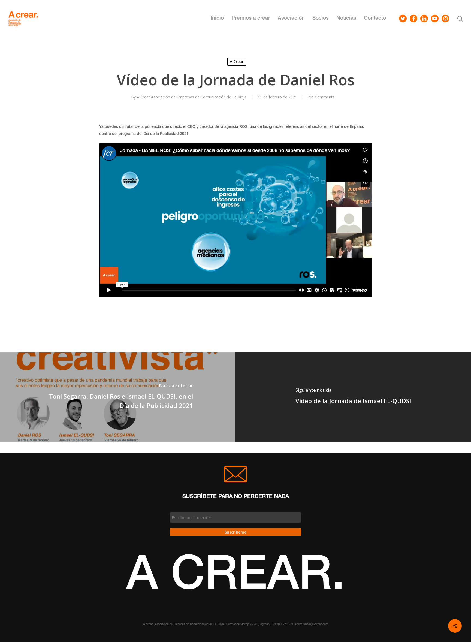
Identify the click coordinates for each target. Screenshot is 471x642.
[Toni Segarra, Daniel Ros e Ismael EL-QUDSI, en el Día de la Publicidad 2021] (117, 396)
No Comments (321, 97)
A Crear (237, 61)
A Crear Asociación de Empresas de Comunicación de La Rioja (192, 97)
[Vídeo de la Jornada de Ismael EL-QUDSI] (353, 396)
